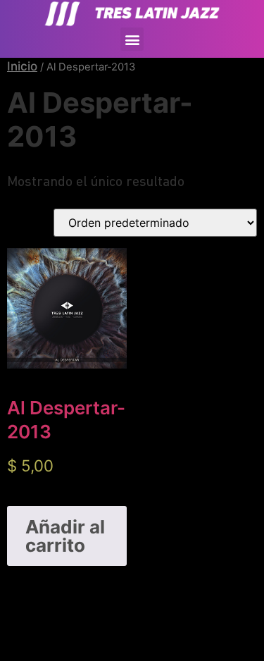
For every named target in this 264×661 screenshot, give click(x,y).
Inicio (22, 66)
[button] (132, 39)
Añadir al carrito (65, 536)
